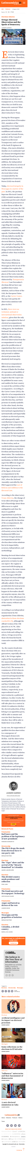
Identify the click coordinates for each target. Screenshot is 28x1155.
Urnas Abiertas (7, 498)
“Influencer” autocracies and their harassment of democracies (12, 1075)
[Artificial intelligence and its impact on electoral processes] (13, 1006)
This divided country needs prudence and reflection (10, 879)
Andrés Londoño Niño (7, 870)
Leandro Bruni (5, 908)
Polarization (5, 832)
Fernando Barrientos (7, 841)
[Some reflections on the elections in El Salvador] (13, 1035)
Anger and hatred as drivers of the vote (10, 904)
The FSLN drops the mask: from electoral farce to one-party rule (13, 850)
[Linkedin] (12, 991)
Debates (7, 9)
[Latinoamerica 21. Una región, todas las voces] (12, 1115)
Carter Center (16, 296)
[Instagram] (9, 991)
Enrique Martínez (6, 856)
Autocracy (4, 1070)
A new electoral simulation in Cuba (9, 1103)
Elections (4, 17)
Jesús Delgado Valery (7, 896)
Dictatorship (5, 846)
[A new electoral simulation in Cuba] (13, 1091)
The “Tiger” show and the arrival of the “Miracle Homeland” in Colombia (12, 865)
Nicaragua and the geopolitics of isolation (11, 916)
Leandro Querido (7, 27)
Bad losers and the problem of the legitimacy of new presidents (13, 836)
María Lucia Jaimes (7, 932)
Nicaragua (5, 913)
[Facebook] (6, 991)
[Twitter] (2, 991)
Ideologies (4, 1044)
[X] (19, 1125)
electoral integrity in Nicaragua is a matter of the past (12, 189)
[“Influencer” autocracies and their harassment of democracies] (13, 1062)
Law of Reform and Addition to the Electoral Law (12, 488)
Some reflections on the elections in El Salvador (12, 1048)
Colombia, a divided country (10, 928)
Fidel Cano (4, 884)
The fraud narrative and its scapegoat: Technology (12, 892)
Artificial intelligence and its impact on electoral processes (12, 1020)
